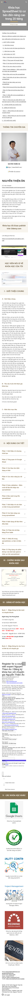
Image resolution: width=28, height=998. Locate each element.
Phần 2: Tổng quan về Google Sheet (13, 60)
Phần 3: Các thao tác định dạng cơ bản (13, 63)
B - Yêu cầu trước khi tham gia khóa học (14, 48)
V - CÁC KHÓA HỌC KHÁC (9, 120)
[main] (14, 14)
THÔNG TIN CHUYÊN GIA (9, 33)
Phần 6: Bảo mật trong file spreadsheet (14, 74)
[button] (2, 2)
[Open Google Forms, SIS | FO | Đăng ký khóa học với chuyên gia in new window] (24, 664)
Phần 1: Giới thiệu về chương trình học (13, 57)
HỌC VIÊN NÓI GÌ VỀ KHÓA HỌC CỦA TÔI (13, 39)
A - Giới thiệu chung (8, 45)
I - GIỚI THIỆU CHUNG (8, 42)
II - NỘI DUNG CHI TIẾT (8, 54)
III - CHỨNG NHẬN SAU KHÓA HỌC (11, 105)
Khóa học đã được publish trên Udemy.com (14, 36)
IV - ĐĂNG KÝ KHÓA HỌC (9, 108)
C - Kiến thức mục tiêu (9, 51)
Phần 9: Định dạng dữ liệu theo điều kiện (14, 87)
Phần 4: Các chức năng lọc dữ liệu (12, 66)
